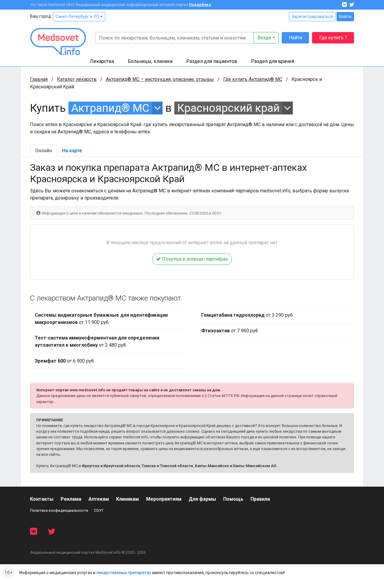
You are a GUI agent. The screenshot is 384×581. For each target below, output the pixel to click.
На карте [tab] (72, 150)
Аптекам (98, 499)
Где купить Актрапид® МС (252, 79)
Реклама (71, 499)
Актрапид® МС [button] (110, 108)
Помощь (233, 499)
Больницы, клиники (150, 61)
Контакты (41, 499)
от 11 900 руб (101, 318)
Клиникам (127, 499)
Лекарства (102, 61)
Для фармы (202, 499)
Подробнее (200, 5)
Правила (260, 499)
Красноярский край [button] (228, 108)
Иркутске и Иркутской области (111, 466)
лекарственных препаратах (123, 572)
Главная (39, 79)
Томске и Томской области (167, 466)
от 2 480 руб (97, 341)
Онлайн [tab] (43, 150)
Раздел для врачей (272, 61)
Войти (345, 16)
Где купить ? (333, 37)
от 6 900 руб (64, 361)
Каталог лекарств (77, 79)
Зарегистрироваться (312, 16)
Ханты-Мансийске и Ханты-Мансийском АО (235, 466)
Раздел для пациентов (211, 61)
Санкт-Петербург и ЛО (78, 16)
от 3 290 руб (247, 315)
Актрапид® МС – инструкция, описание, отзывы (160, 79)
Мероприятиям (164, 499)
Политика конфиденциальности (59, 510)
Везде (264, 37)
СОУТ (99, 510)
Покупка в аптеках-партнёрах (194, 259)
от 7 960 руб (229, 330)
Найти (295, 37)
